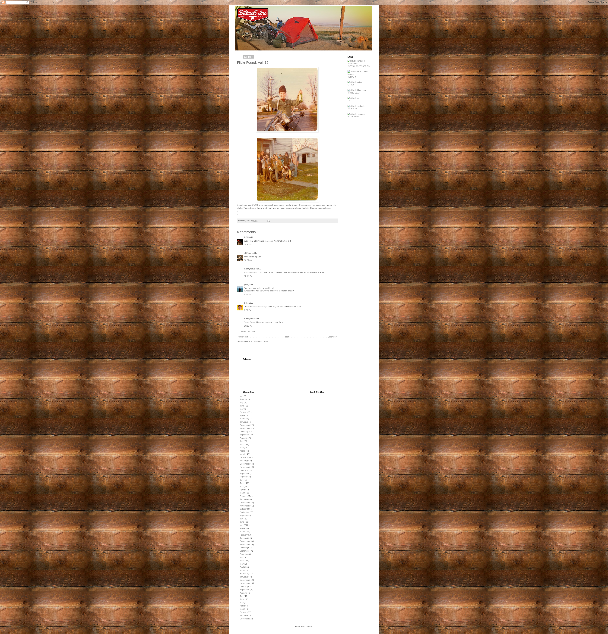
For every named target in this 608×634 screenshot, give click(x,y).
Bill (245, 303)
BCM (246, 237)
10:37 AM (248, 260)
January (243, 422)
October (243, 432)
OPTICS (351, 85)
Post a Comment (248, 331)
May (242, 396)
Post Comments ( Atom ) (259, 341)
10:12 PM (248, 326)
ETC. (350, 101)
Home (288, 337)
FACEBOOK (353, 109)
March (243, 454)
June (242, 406)
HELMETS (352, 77)
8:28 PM (247, 294)
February (244, 412)
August (243, 399)
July (242, 402)
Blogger (309, 626)
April (242, 415)
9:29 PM (247, 310)
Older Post (332, 337)
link (307, 208)
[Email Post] (268, 221)
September (245, 435)
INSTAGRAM (353, 117)
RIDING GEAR (354, 93)
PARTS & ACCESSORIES (359, 66)
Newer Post (243, 337)
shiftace (248, 253)
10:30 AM (248, 245)
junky (247, 285)
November (244, 428)
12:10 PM (248, 276)
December (244, 425)
